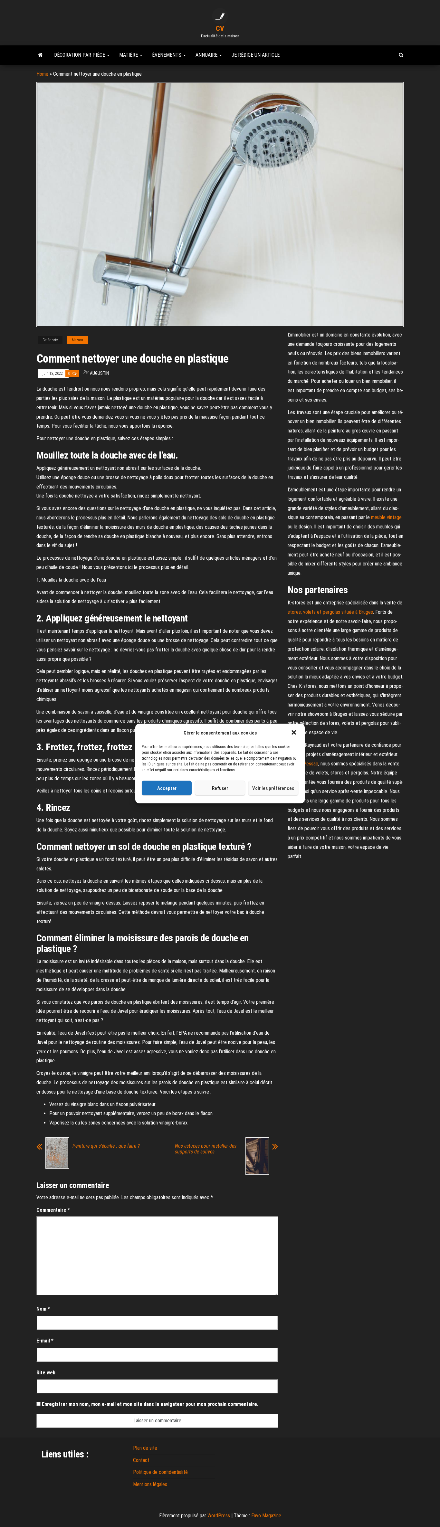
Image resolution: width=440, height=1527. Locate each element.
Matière (129, 55)
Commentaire (53, 1210)
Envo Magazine (266, 1516)
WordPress (218, 1516)
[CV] (40, 55)
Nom (43, 1309)
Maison (77, 340)
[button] (294, 733)
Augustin (99, 373)
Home (42, 74)
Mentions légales (150, 1484)
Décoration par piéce (80, 55)
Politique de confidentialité (160, 1472)
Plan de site (145, 1448)
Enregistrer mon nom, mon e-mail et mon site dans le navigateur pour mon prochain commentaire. (150, 1404)
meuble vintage (386, 517)
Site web (45, 1373)
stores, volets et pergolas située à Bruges (330, 612)
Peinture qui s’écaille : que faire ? (106, 1146)
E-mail (44, 1341)
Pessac (310, 764)
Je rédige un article (256, 55)
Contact (141, 1460)
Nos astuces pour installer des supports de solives (205, 1149)
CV (220, 28)
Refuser (220, 788)
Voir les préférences (273, 788)
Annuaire (207, 55)
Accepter (167, 788)
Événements (167, 55)
